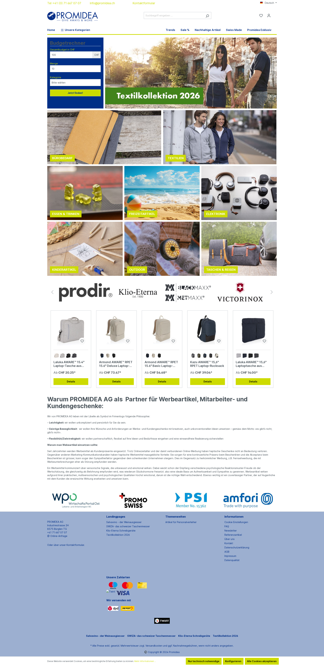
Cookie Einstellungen (236, 522)
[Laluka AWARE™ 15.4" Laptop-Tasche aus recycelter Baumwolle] (70, 330)
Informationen (234, 516)
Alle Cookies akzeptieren (262, 661)
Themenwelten (175, 516)
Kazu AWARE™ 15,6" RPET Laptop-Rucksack (207, 364)
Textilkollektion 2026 (118, 534)
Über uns (229, 539)
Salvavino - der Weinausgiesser (124, 522)
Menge (54, 63)
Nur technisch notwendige (203, 661)
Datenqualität (231, 560)
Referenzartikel (233, 534)
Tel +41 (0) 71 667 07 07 (64, 3)
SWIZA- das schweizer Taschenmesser (128, 526)
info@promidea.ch (102, 3)
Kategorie (55, 77)
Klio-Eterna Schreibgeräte (121, 530)
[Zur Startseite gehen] (72, 14)
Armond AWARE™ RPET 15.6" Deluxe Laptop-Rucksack (115, 364)
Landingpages (115, 516)
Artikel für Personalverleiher (181, 522)
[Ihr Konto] (269, 15)
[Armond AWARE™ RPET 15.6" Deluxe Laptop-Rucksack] (116, 330)
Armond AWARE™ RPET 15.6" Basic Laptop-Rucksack (161, 364)
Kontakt (228, 543)
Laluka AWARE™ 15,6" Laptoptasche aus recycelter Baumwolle (252, 364)
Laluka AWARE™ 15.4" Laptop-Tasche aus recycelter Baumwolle (69, 364)
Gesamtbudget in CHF (62, 49)
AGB (226, 551)
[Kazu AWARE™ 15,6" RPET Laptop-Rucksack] (207, 330)
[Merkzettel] (261, 15)
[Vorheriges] (107, 73)
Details (71, 381)
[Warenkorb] (275, 14)
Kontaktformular (143, 3)
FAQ (226, 526)
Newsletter (230, 530)
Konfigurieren (233, 661)
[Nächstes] (274, 73)
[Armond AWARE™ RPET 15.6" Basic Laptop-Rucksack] (162, 330)
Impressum (230, 555)
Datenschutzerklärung (236, 547)
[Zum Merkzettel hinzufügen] (82, 341)
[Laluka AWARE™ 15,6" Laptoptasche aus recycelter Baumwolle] (253, 330)
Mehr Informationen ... (145, 661)
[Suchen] (207, 15)
